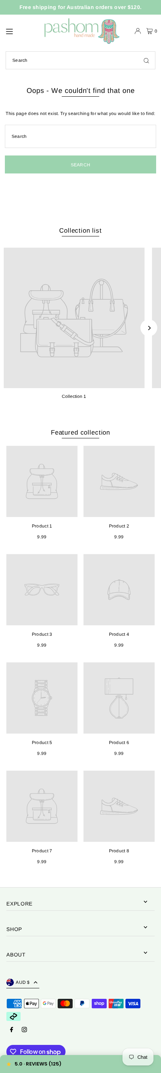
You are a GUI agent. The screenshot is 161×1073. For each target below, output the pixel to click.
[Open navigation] (21, 31)
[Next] (148, 328)
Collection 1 (74, 396)
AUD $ (23, 982)
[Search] (146, 60)
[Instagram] (24, 1030)
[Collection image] (74, 318)
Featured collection (80, 432)
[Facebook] (11, 1030)
